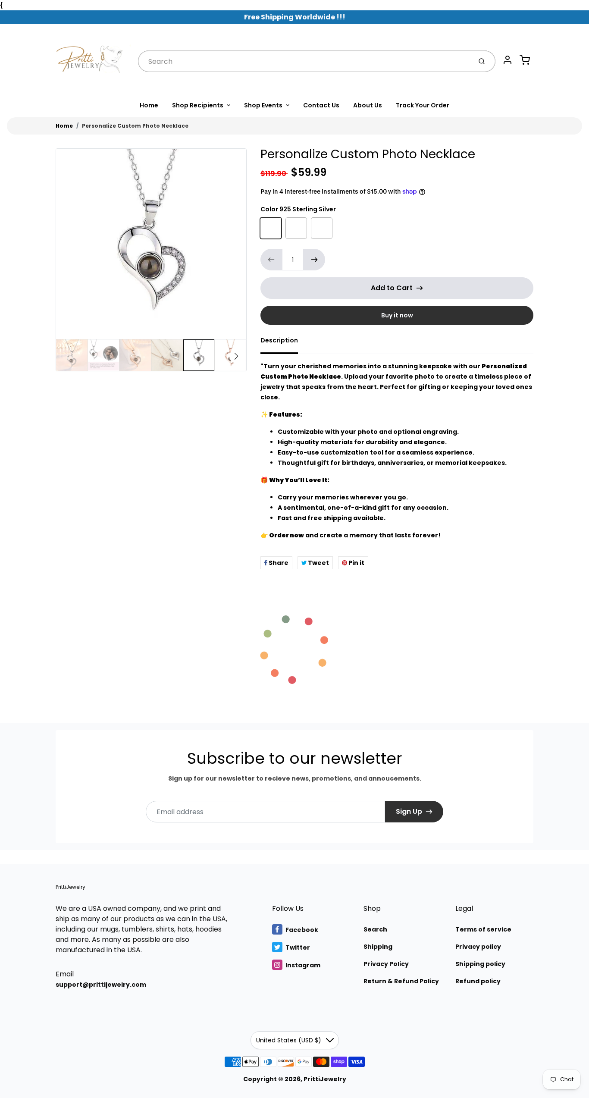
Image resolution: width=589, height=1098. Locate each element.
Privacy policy (478, 946)
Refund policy (478, 981)
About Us (367, 105)
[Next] (236, 356)
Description (279, 340)
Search (375, 929)
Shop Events (263, 105)
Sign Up (409, 811)
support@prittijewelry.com (101, 984)
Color (298, 209)
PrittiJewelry (70, 887)
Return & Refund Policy (401, 981)
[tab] (284, 343)
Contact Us (321, 105)
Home (149, 105)
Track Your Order (422, 105)
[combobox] (304, 61)
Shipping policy (480, 964)
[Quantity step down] (271, 259)
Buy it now (397, 315)
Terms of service (483, 929)
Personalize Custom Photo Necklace (135, 125)
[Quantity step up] (314, 259)
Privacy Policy (386, 964)
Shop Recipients (197, 105)
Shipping (377, 946)
